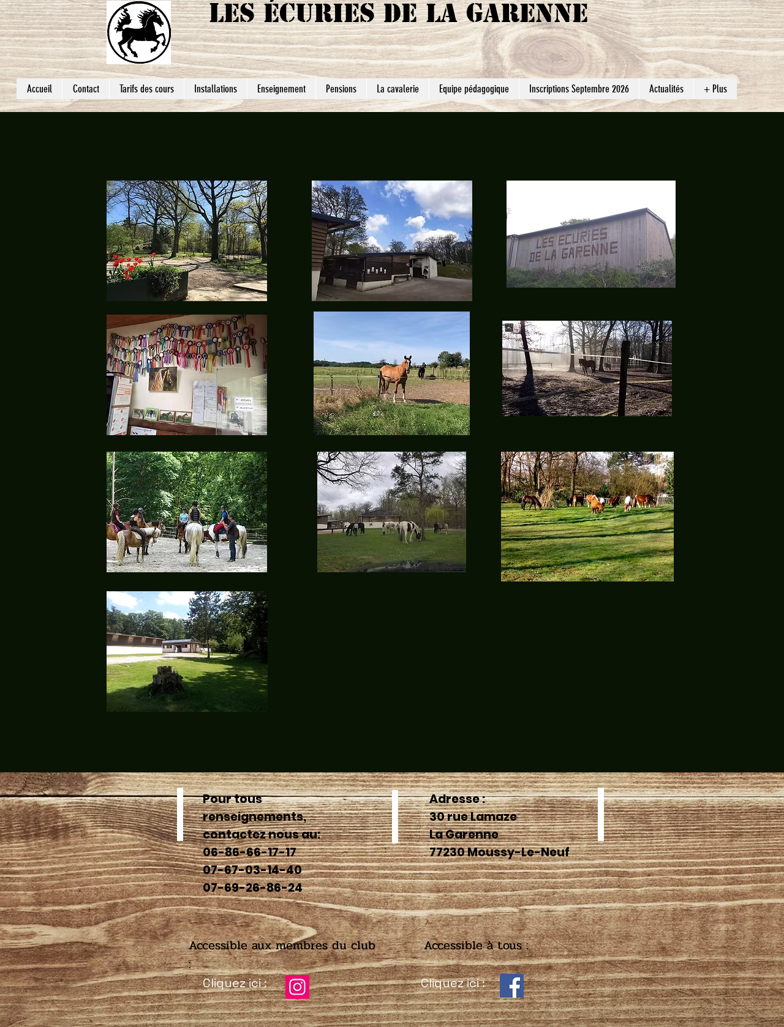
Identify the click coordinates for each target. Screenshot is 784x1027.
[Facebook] (512, 986)
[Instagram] (297, 987)
